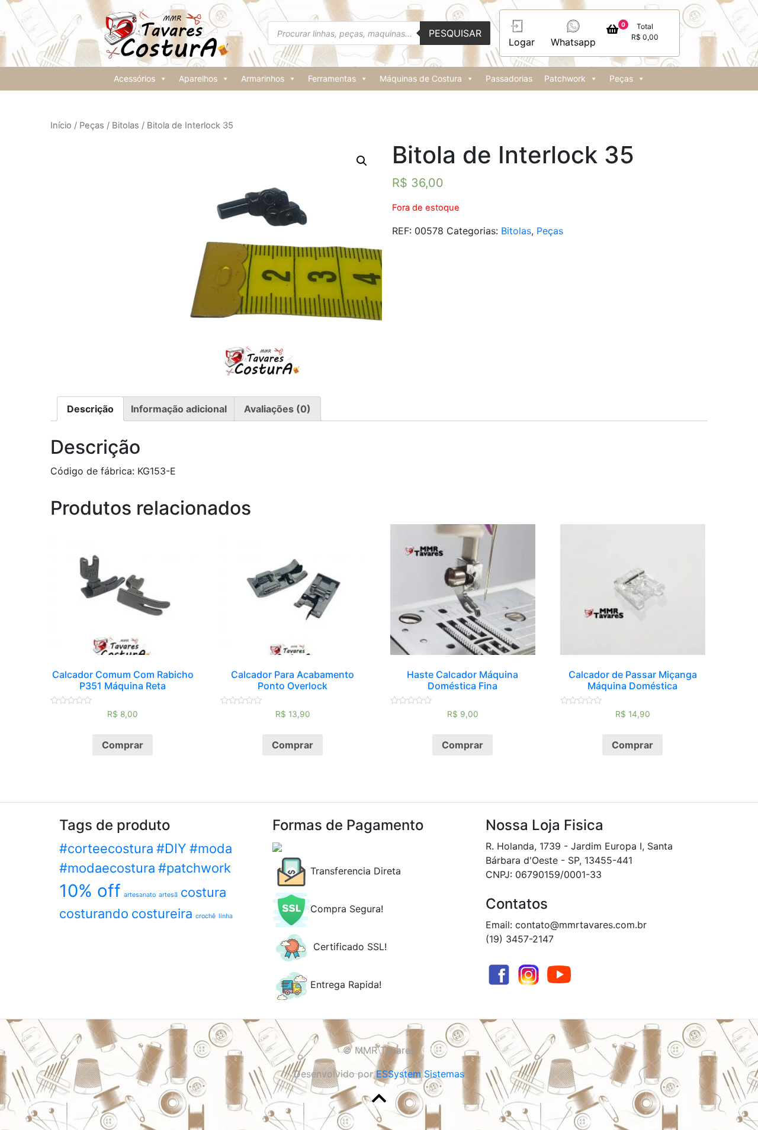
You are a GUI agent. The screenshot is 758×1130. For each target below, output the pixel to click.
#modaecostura (107, 868)
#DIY (171, 848)
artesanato (140, 895)
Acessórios (134, 78)
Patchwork (565, 78)
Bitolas (125, 125)
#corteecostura (106, 848)
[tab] (90, 408)
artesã (168, 895)
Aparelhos (198, 78)
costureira (161, 913)
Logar (522, 42)
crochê (205, 916)
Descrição (90, 409)
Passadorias (509, 78)
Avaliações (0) (277, 409)
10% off (90, 890)
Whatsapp (573, 42)
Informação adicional (179, 409)
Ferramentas (332, 78)
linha (226, 916)
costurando (94, 913)
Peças (621, 78)
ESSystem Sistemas (420, 1074)
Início (61, 125)
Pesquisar (455, 33)
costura (203, 892)
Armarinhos (262, 78)
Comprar (122, 745)
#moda (211, 848)
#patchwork (194, 868)
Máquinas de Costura (421, 78)
